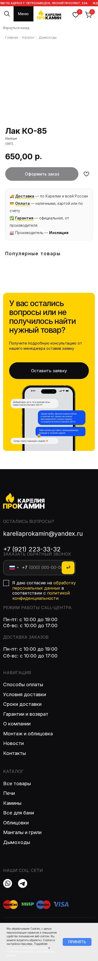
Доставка (24, 196)
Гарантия (24, 218)
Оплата (22, 203)
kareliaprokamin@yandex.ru (43, 533)
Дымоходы (48, 37)
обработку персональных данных (44, 585)
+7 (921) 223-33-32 (32, 549)
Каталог (28, 37)
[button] (49, 370)
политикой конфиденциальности (41, 595)
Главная (11, 37)
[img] (22, 883)
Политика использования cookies (27, 947)
